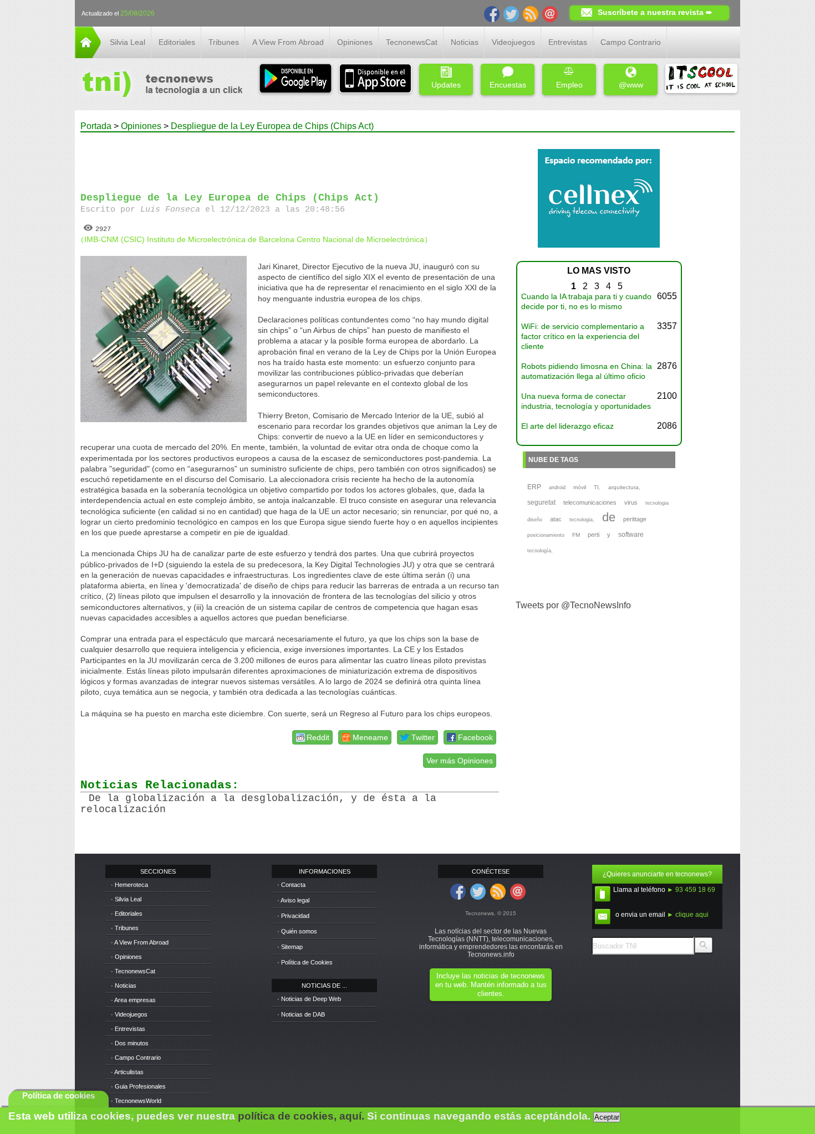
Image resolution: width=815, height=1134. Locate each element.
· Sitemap (290, 946)
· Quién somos (297, 931)
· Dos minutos (130, 1043)
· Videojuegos (129, 1014)
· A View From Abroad (140, 942)
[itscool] (701, 79)
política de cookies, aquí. (301, 1116)
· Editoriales (126, 913)
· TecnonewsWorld (136, 1100)
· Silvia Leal (126, 899)
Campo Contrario (630, 42)
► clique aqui (688, 915)
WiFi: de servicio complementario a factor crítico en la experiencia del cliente (582, 336)
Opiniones (355, 42)
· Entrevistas (128, 1028)
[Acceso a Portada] (88, 55)
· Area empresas (133, 1000)
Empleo (569, 84)
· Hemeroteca (129, 884)
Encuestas (508, 84)
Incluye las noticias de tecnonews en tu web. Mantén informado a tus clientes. (491, 985)
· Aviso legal (293, 900)
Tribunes (223, 42)
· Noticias (123, 985)
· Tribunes (125, 928)
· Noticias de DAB (301, 1014)
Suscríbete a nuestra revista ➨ (655, 12)
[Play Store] (295, 79)
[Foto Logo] (159, 85)
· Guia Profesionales (138, 1086)
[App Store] (375, 79)
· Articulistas (127, 1072)
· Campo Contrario (136, 1057)
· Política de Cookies (305, 962)
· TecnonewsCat (133, 971)
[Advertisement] (290, 157)
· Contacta (291, 884)
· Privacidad (293, 915)
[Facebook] (492, 13)
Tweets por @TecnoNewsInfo (573, 605)
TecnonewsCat (411, 42)
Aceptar (606, 1117)
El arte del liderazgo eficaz (567, 426)
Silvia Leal (127, 42)
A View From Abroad (288, 42)
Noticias (464, 42)
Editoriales (177, 42)
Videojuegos (513, 42)
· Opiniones (126, 956)
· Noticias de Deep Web (309, 999)
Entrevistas (567, 42)
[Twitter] (511, 13)
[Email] (550, 13)
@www (631, 84)
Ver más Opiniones (459, 760)
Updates (446, 84)
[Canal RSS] (530, 13)
